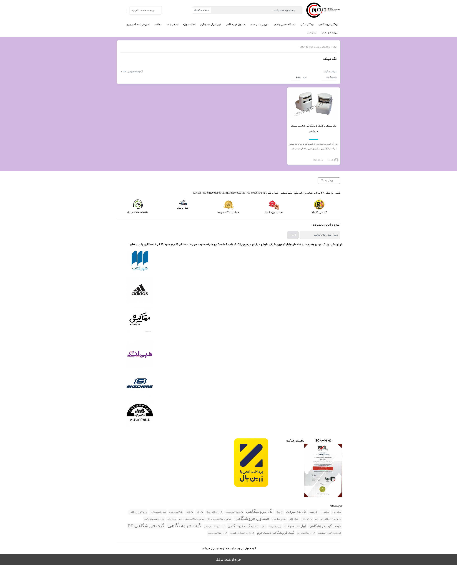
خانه (335, 47)
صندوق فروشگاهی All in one (219, 519)
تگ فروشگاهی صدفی (234, 512)
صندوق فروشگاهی (252, 518)
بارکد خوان (336, 512)
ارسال (293, 235)
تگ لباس (199, 512)
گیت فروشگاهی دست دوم (275, 532)
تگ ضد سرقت (296, 512)
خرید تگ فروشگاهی (158, 512)
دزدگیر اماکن (307, 519)
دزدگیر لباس (293, 519)
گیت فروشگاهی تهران (306, 533)
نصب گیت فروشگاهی (243, 526)
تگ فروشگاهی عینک (214, 512)
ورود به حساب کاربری (143, 10)
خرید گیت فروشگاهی (138, 512)
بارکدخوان (325, 512)
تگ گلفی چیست (175, 512)
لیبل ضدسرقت (275, 527)
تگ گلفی (189, 512)
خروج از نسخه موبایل (228, 559)
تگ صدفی (313, 512)
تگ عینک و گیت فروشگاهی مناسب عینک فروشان (313, 128)
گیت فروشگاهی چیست (217, 533)
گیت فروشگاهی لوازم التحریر (242, 533)
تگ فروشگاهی (259, 511)
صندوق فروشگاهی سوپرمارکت (191, 519)
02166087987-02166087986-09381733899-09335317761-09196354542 (229, 192)
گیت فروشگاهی (184, 525)
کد (224, 527)
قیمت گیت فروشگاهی (325, 526)
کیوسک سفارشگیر (212, 527)
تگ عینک (279, 512)
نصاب (264, 527)
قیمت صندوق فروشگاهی (154, 519)
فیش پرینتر (171, 519)
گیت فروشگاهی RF (146, 525)
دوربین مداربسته (279, 519)
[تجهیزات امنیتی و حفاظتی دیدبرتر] (323, 10)
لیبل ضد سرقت (295, 526)
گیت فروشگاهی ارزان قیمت (329, 533)
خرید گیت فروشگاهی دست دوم (328, 519)
